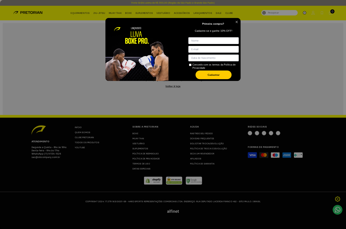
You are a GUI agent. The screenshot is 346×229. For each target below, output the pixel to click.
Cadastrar (213, 74)
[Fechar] (236, 22)
